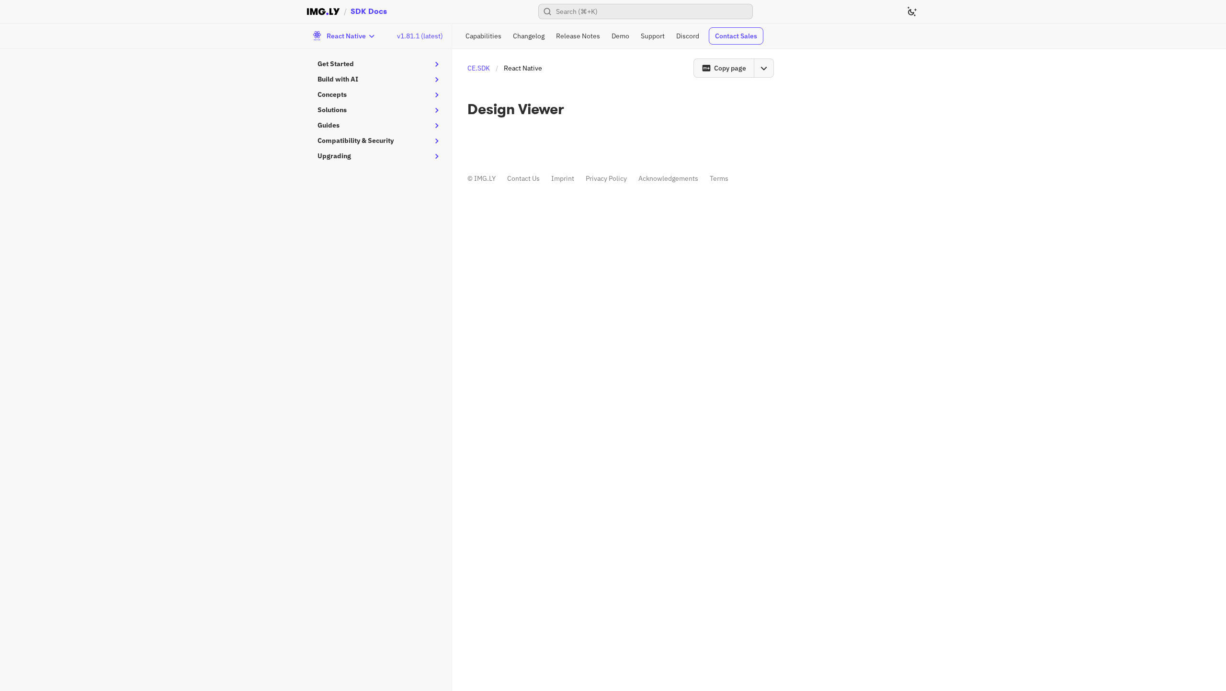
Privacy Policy (606, 178)
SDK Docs (369, 11)
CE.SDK (478, 68)
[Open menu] (764, 68)
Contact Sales (736, 36)
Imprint (562, 178)
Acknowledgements (668, 178)
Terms (719, 178)
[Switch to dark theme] (912, 11)
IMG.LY (485, 178)
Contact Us (523, 178)
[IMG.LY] (323, 11)
